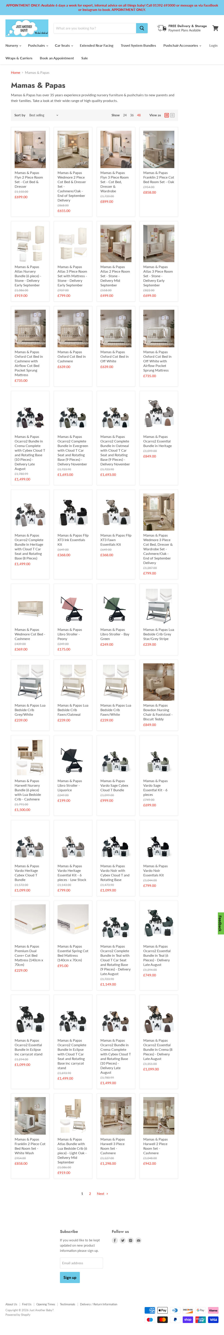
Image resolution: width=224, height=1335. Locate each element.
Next (101, 1193)
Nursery (12, 45)
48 (139, 115)
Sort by (19, 115)
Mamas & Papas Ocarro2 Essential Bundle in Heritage (157, 441)
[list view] (172, 115)
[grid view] (166, 115)
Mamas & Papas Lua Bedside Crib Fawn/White (115, 709)
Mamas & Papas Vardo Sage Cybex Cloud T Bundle (114, 785)
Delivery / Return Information (98, 1304)
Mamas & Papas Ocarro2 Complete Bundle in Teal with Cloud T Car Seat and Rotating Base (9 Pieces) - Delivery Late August (115, 960)
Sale (84, 58)
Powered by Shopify (17, 1314)
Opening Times (45, 1304)
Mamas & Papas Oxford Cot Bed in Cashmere (72, 356)
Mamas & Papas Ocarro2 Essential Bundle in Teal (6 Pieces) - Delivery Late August (157, 955)
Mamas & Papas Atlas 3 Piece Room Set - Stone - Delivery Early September (158, 276)
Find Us (27, 1304)
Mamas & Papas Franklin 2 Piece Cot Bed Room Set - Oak (158, 177)
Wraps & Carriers (18, 58)
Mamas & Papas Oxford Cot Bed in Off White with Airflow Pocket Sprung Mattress (157, 361)
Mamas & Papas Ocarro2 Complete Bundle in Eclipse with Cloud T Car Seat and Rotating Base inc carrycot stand (72, 1054)
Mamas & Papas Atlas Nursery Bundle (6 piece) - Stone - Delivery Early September (28, 276)
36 (132, 115)
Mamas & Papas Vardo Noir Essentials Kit (155, 870)
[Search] (142, 28)
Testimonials (67, 1304)
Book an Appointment (57, 58)
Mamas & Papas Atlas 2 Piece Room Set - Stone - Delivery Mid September (115, 276)
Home (15, 72)
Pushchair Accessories (181, 45)
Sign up (69, 1277)
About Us (11, 1304)
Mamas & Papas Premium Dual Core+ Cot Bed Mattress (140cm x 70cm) (29, 955)
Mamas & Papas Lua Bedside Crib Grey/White (30, 709)
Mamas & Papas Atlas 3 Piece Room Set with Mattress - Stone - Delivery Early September (72, 276)
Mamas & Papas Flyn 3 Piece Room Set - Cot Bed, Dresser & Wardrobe (114, 181)
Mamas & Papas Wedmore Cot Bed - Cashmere (30, 634)
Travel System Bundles (138, 45)
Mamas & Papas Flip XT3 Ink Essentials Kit (73, 539)
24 (125, 115)
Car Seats (63, 45)
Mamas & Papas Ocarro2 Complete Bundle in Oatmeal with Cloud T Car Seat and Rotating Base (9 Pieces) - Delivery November (115, 450)
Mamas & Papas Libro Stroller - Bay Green (114, 634)
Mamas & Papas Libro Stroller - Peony (70, 634)
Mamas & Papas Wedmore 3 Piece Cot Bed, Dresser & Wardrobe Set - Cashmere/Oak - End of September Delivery (158, 549)
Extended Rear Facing (96, 45)
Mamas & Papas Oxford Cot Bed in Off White (114, 356)
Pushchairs (37, 45)
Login (213, 45)
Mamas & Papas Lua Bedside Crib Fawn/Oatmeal (73, 709)
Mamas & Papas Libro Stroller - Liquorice (70, 785)
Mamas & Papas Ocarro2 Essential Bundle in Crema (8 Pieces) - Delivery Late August (157, 1049)
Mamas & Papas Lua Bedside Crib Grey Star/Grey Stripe (158, 634)
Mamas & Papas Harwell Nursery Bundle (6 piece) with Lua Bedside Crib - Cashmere (28, 790)
